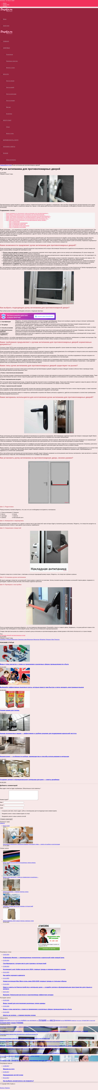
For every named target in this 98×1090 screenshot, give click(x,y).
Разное (5, 153)
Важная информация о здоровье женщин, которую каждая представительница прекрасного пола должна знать (40, 1046)
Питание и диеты (9, 146)
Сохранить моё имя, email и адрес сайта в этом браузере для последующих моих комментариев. (29, 811)
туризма (19, 1022)
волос (16, 1020)
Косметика (9, 113)
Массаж (8, 107)
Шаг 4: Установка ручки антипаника (19, 225)
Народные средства (12, 61)
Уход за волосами (11, 94)
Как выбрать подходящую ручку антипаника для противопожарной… (25, 214)
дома (28, 1020)
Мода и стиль (10, 133)
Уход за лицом (10, 81)
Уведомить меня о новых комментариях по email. (16, 813)
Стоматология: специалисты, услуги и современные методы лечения (25, 1060)
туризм (13, 1023)
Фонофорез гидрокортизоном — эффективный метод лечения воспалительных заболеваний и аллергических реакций (44, 1031)
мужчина (68, 1020)
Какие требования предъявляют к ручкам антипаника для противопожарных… (28, 216)
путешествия (5, 1023)
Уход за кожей (10, 87)
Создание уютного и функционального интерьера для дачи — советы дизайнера (29, 779)
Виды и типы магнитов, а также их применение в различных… (20, 877)
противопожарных (16, 635)
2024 (2, 1020)
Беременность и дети (10, 140)
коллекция (33, 1020)
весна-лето (12, 1020)
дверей (9, 635)
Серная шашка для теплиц (9, 710)
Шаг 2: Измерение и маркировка (18, 223)
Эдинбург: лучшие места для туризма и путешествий (18, 906)
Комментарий (4, 799)
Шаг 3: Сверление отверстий (17, 224)
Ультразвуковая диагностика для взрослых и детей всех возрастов (25, 1038)
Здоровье (6, 48)
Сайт (1, 808)
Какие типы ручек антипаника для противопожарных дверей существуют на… (28, 217)
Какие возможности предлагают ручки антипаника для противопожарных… (27, 213)
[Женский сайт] (8, 11)
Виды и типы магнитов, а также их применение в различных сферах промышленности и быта (34, 664)
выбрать (24, 1020)
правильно (73, 1020)
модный (62, 1020)
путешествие (85, 1020)
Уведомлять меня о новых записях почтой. (14, 816)
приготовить (79, 1020)
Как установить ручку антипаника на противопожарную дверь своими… (26, 220)
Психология (9, 54)
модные (58, 1020)
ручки (23, 635)
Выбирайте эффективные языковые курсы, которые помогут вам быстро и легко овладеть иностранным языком (42, 687)
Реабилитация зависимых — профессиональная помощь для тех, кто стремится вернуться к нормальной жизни (41, 1053)
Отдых (8, 127)
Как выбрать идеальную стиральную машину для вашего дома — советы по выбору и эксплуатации (31, 844)
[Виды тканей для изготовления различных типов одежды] (11, 861)
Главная (2, 165)
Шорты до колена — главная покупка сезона (15, 891)
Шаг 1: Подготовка (14, 221)
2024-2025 (7, 1020)
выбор (19, 1020)
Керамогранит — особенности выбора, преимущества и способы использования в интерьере (34, 756)
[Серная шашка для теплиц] (15, 707)
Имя (1, 802)
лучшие (42, 1020)
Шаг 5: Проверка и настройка (17, 227)
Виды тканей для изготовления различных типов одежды (19, 862)
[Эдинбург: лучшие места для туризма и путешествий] (11, 905)
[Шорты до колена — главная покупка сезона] (11, 890)
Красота (6, 74)
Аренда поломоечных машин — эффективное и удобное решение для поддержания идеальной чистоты (38, 733)
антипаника (3, 635)
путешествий (92, 1020)
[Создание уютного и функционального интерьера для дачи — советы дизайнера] (15, 776)
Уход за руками (10, 100)
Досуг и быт (7, 120)
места (52, 1020)
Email (2, 805)
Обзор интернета (11, 159)
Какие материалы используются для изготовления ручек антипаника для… (27, 218)
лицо (37, 1020)
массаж (48, 1020)
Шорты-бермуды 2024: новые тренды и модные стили (18, 920)
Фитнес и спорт (10, 67)
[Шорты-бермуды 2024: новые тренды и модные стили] (11, 919)
